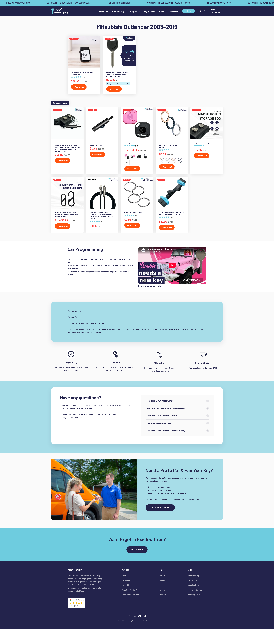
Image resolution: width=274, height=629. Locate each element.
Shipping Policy (194, 585)
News (160, 585)
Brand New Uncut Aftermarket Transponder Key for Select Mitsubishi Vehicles (117, 74)
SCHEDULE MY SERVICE (160, 507)
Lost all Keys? (127, 585)
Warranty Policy (194, 594)
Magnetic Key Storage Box (203, 143)
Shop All (124, 575)
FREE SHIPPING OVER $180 (105, 3)
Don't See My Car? (129, 590)
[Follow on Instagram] (134, 616)
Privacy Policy (193, 575)
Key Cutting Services (130, 594)
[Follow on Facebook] (128, 616)
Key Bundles (149, 11)
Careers (161, 590)
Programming (118, 11)
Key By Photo (134, 11)
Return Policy (193, 580)
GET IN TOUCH (137, 549)
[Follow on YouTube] (139, 616)
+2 (127, 162)
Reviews (161, 580)
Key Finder (103, 11)
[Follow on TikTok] (145, 616)
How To (161, 575)
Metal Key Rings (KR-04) (133, 212)
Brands (162, 11)
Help (189, 11)
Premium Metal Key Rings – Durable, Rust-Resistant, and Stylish (169, 145)
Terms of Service (195, 590)
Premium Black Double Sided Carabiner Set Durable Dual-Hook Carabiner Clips (67, 215)
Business (174, 11)
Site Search (163, 594)
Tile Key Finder (129, 143)
